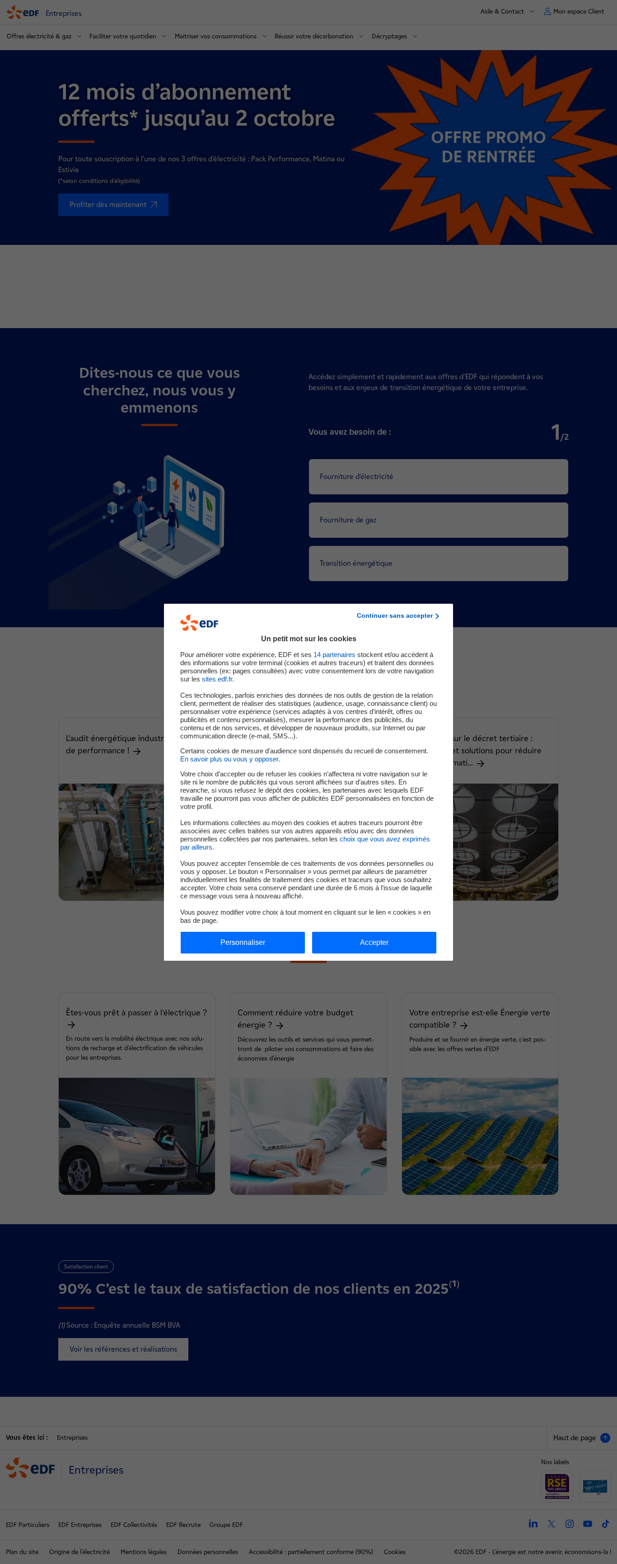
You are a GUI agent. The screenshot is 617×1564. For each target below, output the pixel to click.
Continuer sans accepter (395, 615)
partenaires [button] (334, 654)
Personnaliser (242, 942)
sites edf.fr (217, 679)
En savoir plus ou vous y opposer (229, 759)
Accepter (374, 942)
